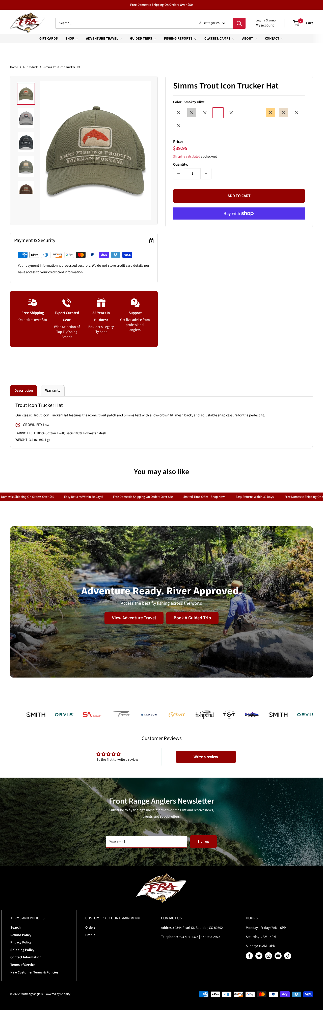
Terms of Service (22, 964)
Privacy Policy (21, 942)
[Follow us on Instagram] (268, 955)
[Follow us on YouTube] (278, 955)
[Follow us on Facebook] (249, 955)
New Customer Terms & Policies (34, 972)
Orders (90, 927)
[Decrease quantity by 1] (178, 173)
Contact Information (25, 957)
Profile (90, 935)
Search (15, 927)
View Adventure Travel (134, 618)
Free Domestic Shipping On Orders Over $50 (161, 5)
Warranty (52, 390)
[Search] (239, 23)
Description (23, 390)
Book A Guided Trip (192, 618)
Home (14, 67)
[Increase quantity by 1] (206, 173)
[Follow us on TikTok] (287, 955)
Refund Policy (20, 935)
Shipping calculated (186, 156)
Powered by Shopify (57, 994)
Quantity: (180, 164)
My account (265, 25)
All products (30, 67)
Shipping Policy (22, 950)
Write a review (206, 757)
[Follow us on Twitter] (258, 955)
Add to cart (239, 196)
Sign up (203, 841)
